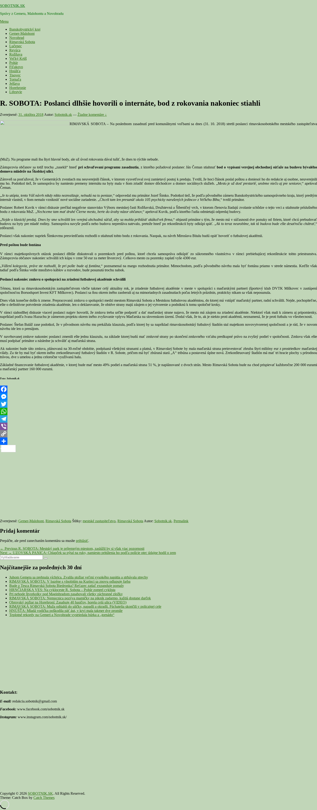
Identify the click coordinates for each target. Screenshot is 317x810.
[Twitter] (158, 404)
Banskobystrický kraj (24, 29)
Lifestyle (15, 92)
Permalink (181, 521)
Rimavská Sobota (22, 42)
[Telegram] (158, 419)
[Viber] (158, 426)
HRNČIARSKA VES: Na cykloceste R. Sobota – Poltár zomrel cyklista (62, 590)
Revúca (14, 50)
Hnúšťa (14, 71)
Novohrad (16, 38)
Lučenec (15, 46)
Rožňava (15, 54)
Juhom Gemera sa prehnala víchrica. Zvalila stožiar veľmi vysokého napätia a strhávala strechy (78, 577)
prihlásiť (82, 541)
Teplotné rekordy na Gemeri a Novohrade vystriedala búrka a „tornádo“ (61, 615)
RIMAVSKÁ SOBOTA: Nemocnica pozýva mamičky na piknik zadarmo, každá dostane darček (80, 598)
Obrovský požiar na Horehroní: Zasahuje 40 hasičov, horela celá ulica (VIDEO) (67, 602)
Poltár (13, 63)
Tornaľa (15, 79)
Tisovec (15, 75)
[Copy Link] (158, 433)
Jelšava (14, 83)
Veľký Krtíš (18, 58)
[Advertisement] (139, 484)
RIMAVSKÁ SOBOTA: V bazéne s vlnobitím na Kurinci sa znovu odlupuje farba (69, 581)
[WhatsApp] (158, 411)
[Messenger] (158, 396)
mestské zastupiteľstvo (99, 521)
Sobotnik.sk (63, 115)
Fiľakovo (16, 67)
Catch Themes (44, 798)
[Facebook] (158, 389)
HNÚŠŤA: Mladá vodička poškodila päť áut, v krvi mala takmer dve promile (66, 611)
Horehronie (17, 88)
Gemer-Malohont (22, 33)
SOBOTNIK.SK (12, 6)
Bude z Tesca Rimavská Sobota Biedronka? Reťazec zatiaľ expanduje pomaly (66, 586)
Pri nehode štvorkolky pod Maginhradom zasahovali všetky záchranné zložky (66, 594)
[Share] (158, 441)
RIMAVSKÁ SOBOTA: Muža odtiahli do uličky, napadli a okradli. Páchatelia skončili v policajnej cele (85, 606)
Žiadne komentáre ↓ (92, 115)
